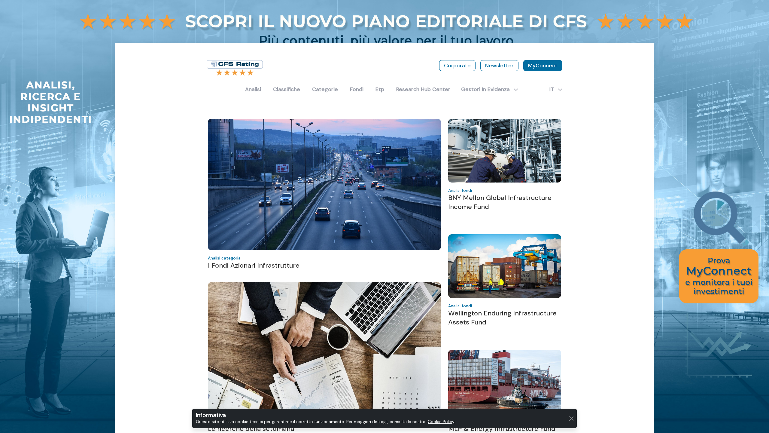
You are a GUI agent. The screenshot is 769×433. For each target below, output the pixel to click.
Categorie (325, 89)
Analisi (253, 89)
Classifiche (286, 89)
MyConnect (543, 65)
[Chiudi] (571, 418)
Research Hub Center (423, 89)
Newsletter (499, 65)
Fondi (356, 89)
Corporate (457, 65)
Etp (379, 89)
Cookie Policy (441, 421)
